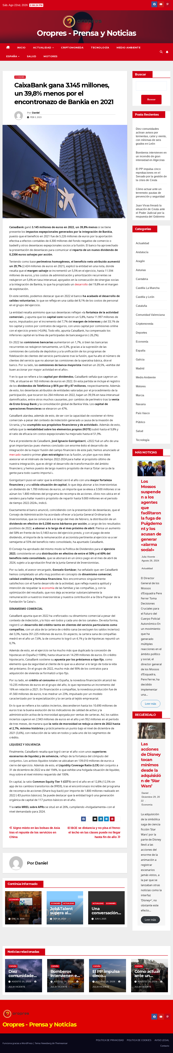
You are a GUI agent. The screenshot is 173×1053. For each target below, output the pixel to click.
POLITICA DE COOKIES (139, 1040)
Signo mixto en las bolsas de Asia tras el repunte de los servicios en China (34, 832)
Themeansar (61, 1043)
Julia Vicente (148, 556)
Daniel (36, 112)
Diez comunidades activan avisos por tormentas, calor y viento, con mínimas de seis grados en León (151, 136)
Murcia (140, 395)
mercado (15, 454)
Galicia (140, 359)
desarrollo (81, 284)
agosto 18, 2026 (148, 981)
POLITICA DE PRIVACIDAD (110, 1040)
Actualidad (42, 47)
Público (140, 422)
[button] (161, 51)
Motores (51, 56)
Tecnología (100, 47)
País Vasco (143, 413)
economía (48, 588)
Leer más (150, 703)
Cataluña (141, 305)
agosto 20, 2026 (22, 981)
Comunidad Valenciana (150, 314)
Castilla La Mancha (148, 288)
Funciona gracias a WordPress (18, 1043)
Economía (20, 77)
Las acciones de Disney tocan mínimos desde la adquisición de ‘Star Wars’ (151, 765)
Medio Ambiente (128, 47)
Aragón (140, 261)
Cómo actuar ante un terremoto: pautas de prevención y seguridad (150, 193)
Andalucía (142, 252)
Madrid (140, 368)
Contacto (164, 1046)
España (12, 56)
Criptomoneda (72, 47)
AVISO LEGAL (162, 1040)
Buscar (140, 74)
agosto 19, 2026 (64, 981)
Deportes (141, 332)
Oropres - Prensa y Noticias (86, 33)
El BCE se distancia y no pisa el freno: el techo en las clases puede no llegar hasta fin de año (94, 832)
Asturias (141, 270)
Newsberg (46, 1043)
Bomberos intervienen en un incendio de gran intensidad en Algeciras (151, 156)
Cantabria (142, 279)
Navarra (141, 404)
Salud (31, 56)
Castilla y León (145, 296)
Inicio (21, 47)
